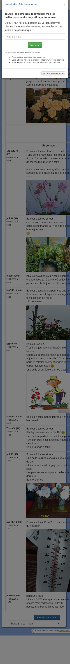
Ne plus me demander (53, 75)
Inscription (35, 47)
